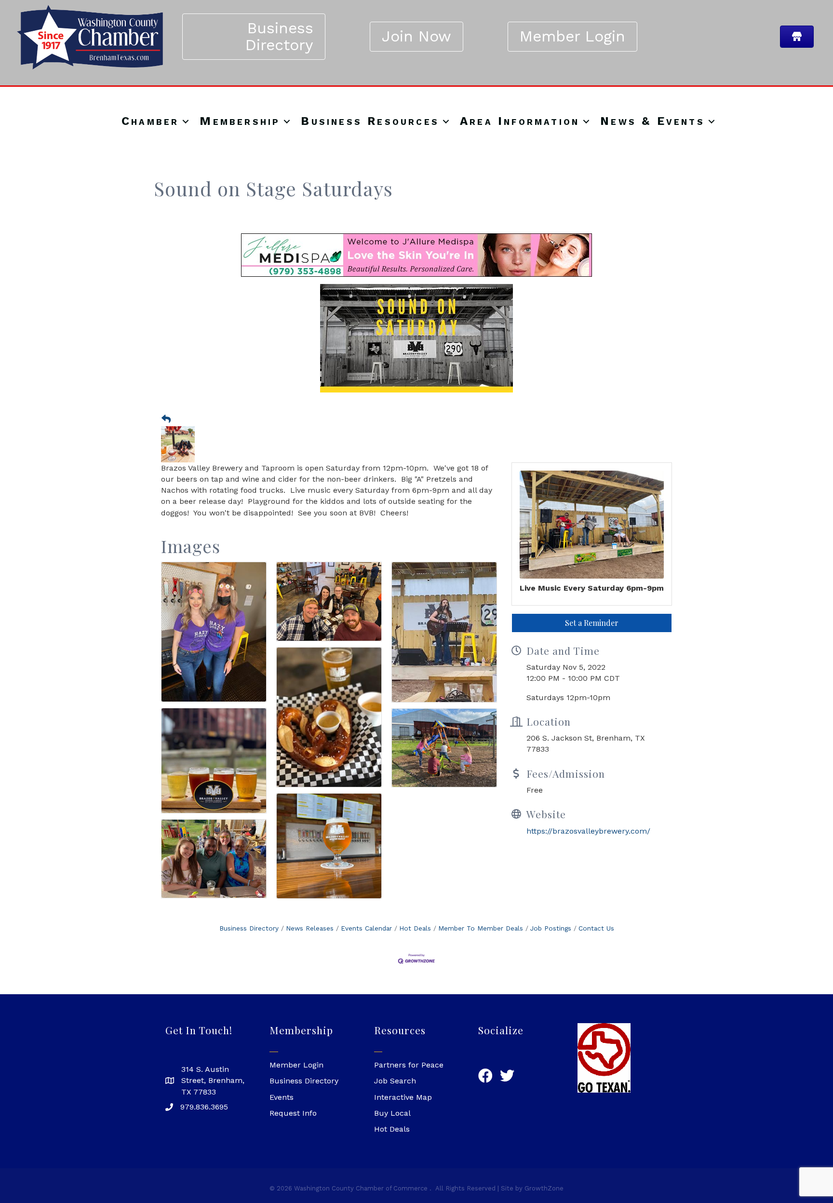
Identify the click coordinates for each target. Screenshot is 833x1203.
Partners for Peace (408, 1064)
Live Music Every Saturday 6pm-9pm (592, 588)
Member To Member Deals (480, 928)
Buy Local (392, 1113)
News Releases (310, 928)
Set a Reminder (591, 623)
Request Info (293, 1113)
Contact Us (596, 928)
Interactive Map (403, 1097)
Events (281, 1097)
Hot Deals (415, 928)
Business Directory (249, 928)
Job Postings (550, 928)
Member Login (296, 1064)
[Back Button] (166, 419)
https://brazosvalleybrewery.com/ (588, 831)
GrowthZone (544, 1188)
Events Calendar (366, 928)
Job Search (395, 1080)
